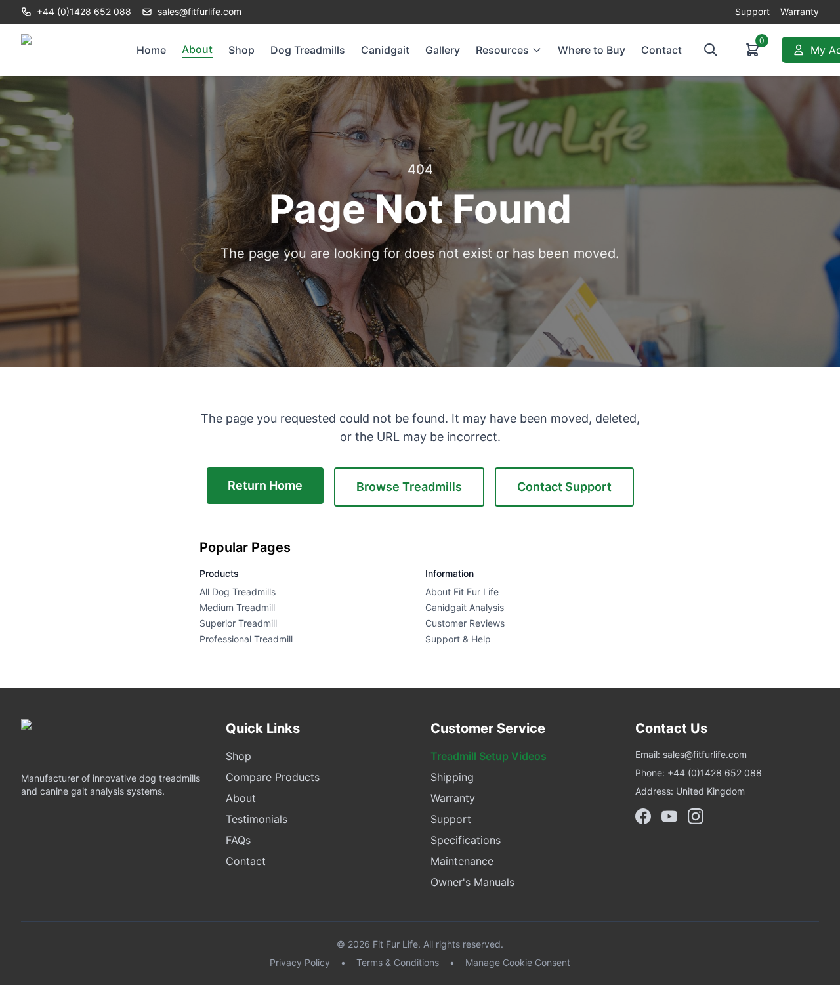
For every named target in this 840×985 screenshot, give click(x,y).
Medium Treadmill (237, 607)
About (197, 49)
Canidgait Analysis (464, 607)
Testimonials (256, 819)
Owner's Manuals (472, 882)
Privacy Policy (300, 962)
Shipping (452, 777)
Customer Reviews (465, 623)
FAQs (238, 840)
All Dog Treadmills (238, 591)
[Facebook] (643, 816)
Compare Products (273, 777)
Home (151, 49)
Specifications (465, 840)
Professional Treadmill (246, 638)
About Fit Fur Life (462, 591)
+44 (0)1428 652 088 (84, 11)
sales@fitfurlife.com (705, 754)
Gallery (442, 49)
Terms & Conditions (397, 962)
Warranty (799, 11)
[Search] (711, 50)
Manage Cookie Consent (517, 962)
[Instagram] (696, 816)
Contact (661, 49)
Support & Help (458, 638)
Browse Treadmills (409, 486)
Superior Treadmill (238, 623)
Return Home (265, 485)
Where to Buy (591, 49)
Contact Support (564, 486)
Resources (502, 49)
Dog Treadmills (307, 49)
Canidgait (385, 49)
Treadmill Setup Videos (488, 756)
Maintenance (462, 861)
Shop (241, 49)
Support (752, 11)
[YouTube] (669, 816)
